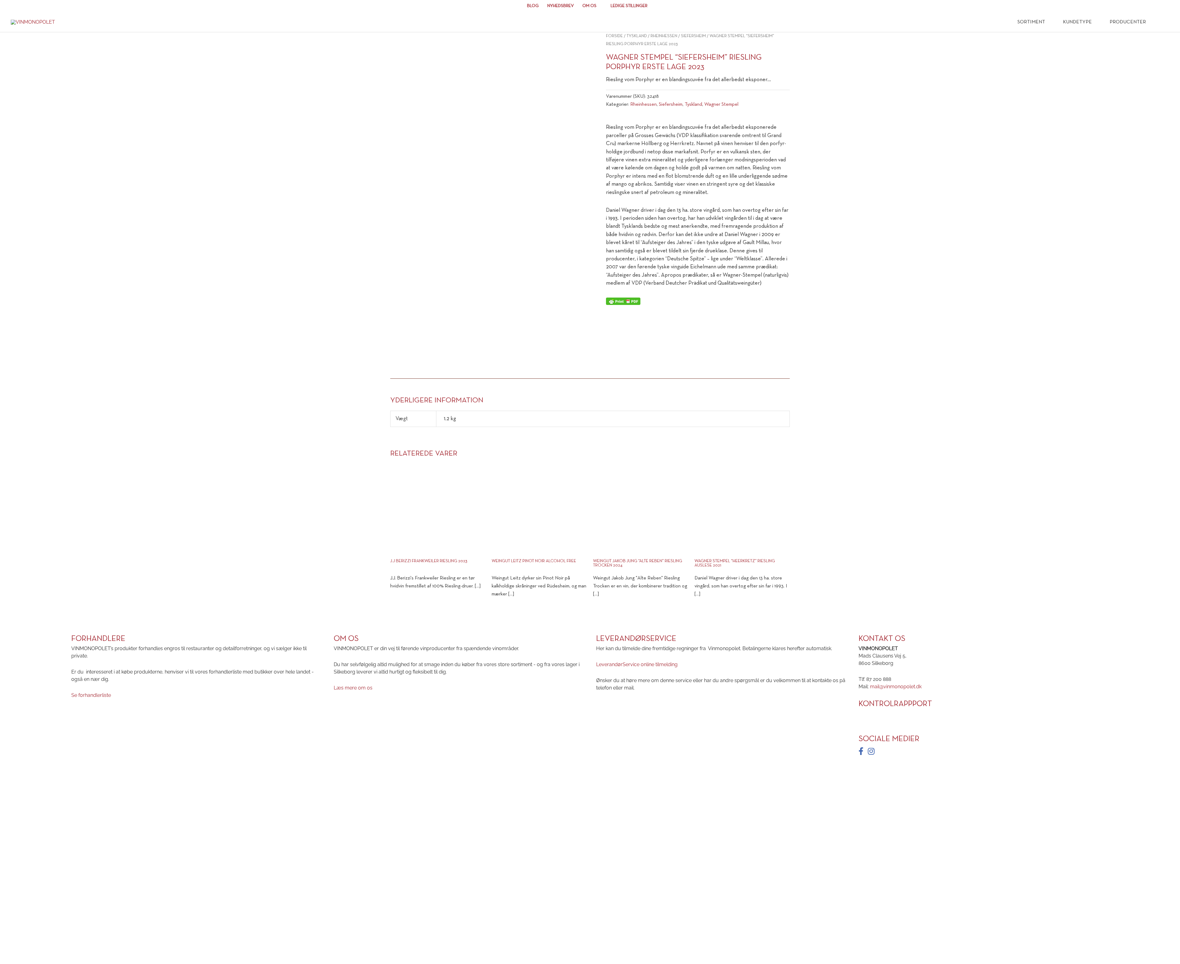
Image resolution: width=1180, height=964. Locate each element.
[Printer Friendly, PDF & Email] (623, 301)
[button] (1160, 22)
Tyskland (637, 36)
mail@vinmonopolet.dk (896, 686)
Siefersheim (693, 36)
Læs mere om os (353, 688)
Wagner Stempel (721, 104)
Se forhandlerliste (91, 695)
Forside (614, 36)
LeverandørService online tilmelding (637, 664)
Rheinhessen (664, 36)
